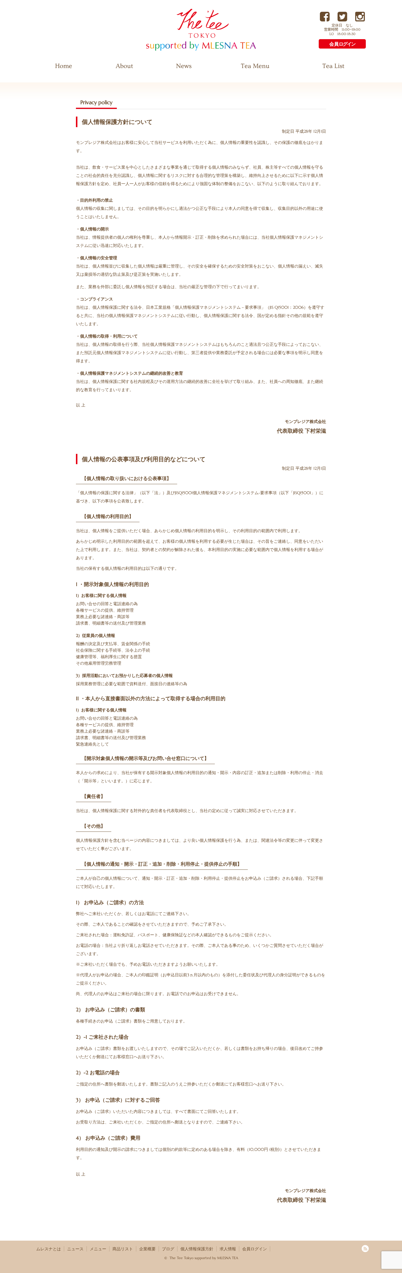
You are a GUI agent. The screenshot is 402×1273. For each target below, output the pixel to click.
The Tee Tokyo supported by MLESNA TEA (190, 50)
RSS (365, 1248)
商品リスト (122, 1249)
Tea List (333, 66)
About (124, 66)
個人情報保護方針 (196, 1249)
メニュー (98, 1249)
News (184, 66)
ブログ (168, 1249)
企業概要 (147, 1249)
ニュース (75, 1249)
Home (63, 66)
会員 (342, 44)
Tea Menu (255, 66)
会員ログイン (254, 1249)
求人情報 (228, 1249)
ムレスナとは (48, 1249)
